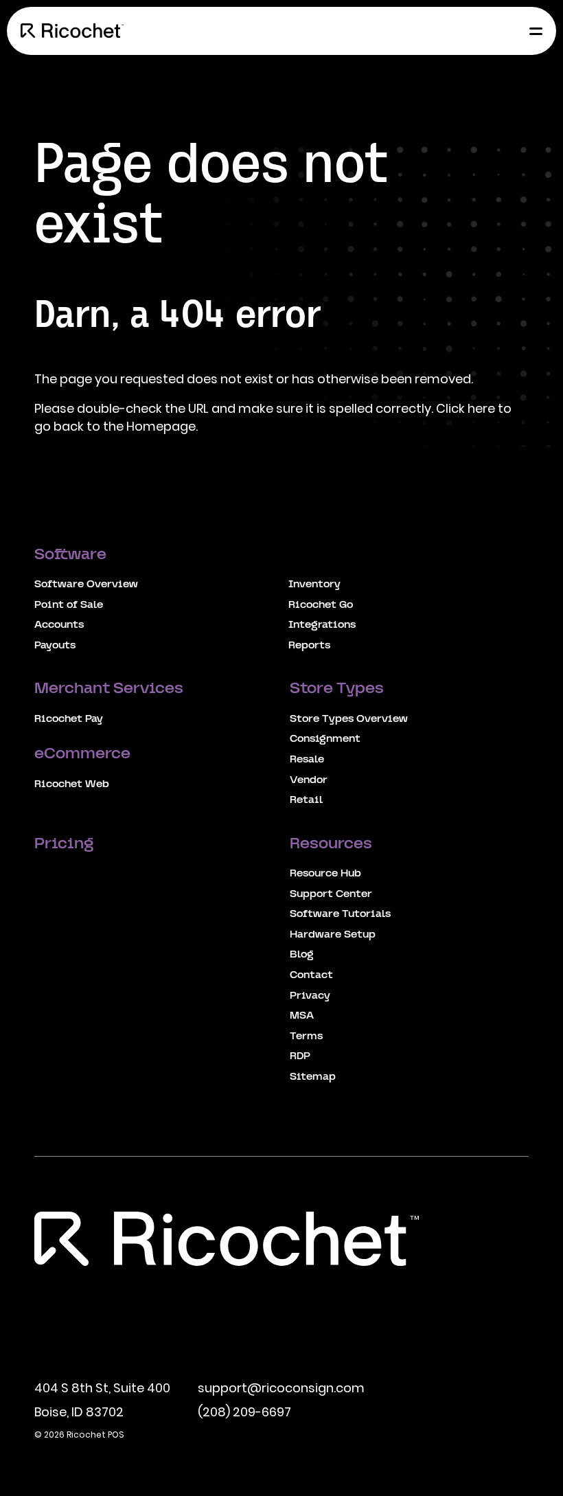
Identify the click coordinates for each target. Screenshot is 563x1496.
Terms (306, 1036)
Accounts (59, 625)
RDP (300, 1056)
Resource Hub (325, 874)
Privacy (310, 996)
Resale (307, 759)
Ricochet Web (71, 784)
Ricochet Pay (68, 719)
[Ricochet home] (72, 30)
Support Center (331, 894)
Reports (309, 645)
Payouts (55, 645)
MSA (302, 1016)
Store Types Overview (349, 719)
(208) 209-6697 (244, 1411)
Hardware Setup (333, 935)
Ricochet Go (320, 605)
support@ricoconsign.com (281, 1387)
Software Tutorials (340, 914)
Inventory (314, 584)
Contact (311, 975)
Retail (306, 800)
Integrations (322, 625)
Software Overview (86, 584)
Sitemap (313, 1077)
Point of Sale (68, 605)
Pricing (65, 844)
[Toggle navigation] (532, 31)
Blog (302, 955)
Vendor (309, 780)
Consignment (325, 739)
